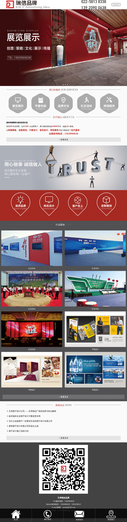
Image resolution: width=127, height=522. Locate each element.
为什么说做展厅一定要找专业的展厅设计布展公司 (30, 421)
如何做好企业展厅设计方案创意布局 (24, 416)
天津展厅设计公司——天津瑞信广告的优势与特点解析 (32, 411)
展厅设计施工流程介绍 (19, 431)
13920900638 (69, 501)
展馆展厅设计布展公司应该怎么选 (23, 426)
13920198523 (76, 504)
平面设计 (95, 349)
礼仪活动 (31, 268)
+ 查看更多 (63, 140)
